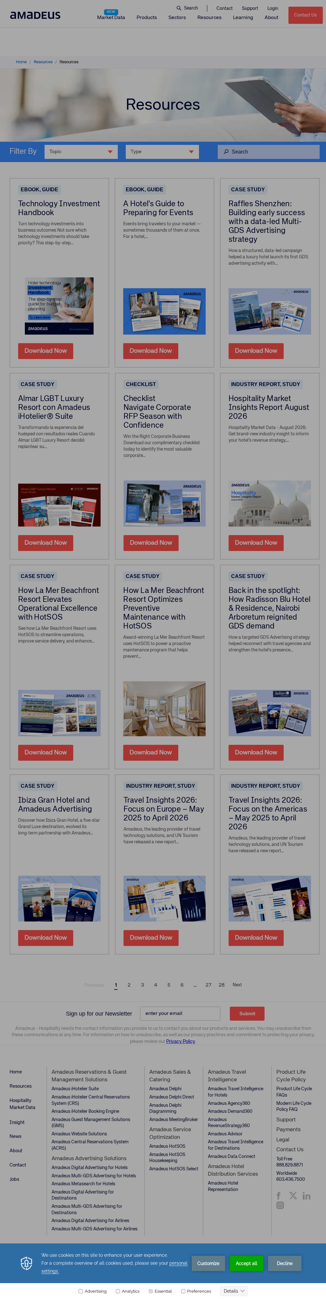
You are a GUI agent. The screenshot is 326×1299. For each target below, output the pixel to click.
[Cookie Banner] (163, 1271)
